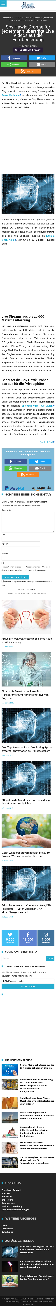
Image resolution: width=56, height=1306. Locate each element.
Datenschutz (8, 1203)
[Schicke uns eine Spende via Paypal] (14, 487)
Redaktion (7, 1196)
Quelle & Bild (46, 442)
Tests (4, 1225)
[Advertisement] (28, 142)
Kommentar (6, 510)
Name (4, 535)
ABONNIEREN (28, 986)
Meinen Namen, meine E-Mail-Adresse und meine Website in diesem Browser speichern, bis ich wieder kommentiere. (26, 568)
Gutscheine (7, 1231)
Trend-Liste (7, 1228)
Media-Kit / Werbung (12, 1206)
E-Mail (5, 544)
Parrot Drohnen (10, 95)
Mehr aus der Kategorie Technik (27, 593)
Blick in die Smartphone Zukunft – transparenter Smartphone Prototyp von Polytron (25, 695)
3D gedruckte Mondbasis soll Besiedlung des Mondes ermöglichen (26, 801)
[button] (14, 57)
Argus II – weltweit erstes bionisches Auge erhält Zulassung (27, 640)
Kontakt (6, 1193)
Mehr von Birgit (26, 589)
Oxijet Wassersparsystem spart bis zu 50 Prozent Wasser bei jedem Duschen (26, 854)
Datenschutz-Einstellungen (15, 1209)
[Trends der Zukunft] (28, 5)
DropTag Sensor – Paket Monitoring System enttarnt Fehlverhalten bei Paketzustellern (27, 749)
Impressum (7, 1199)
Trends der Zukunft (11, 1190)
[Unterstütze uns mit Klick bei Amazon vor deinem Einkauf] (41, 487)
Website (5, 553)
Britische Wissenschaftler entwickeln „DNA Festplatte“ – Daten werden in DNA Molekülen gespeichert (27, 909)
